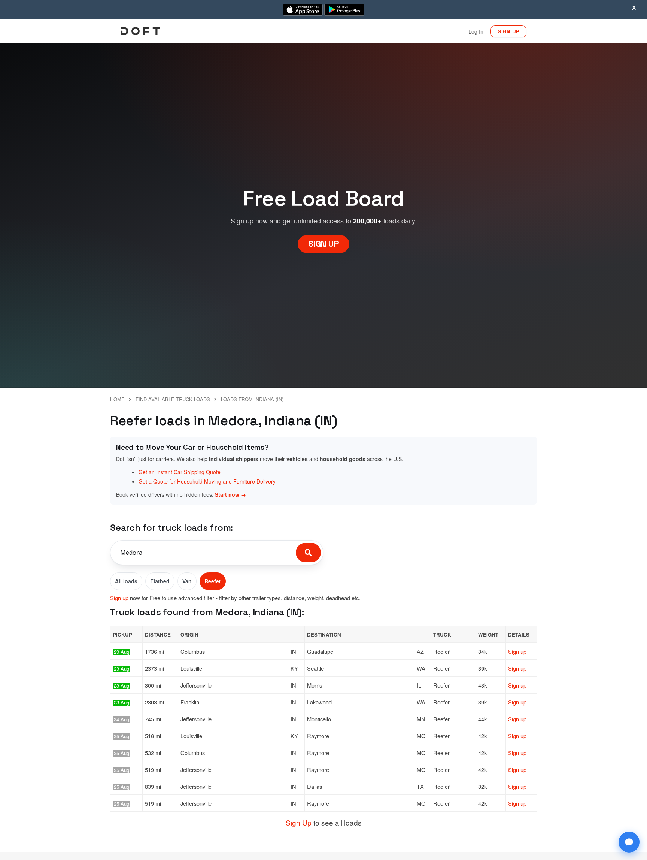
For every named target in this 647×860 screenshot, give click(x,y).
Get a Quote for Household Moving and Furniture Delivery (207, 481)
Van (187, 581)
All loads (126, 581)
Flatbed (160, 581)
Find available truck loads (173, 399)
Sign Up (299, 822)
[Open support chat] (629, 842)
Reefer (212, 581)
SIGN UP (508, 31)
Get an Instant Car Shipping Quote (180, 472)
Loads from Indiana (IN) (252, 399)
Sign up (119, 598)
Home (117, 399)
